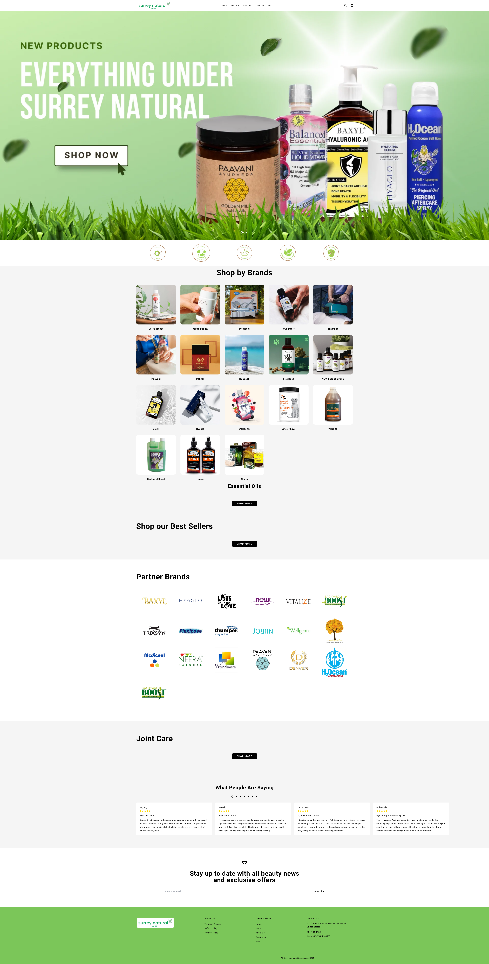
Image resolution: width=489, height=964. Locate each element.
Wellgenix (244, 429)
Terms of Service (213, 924)
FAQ (269, 5)
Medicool (244, 328)
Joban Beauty (200, 328)
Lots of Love (289, 429)
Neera (244, 479)
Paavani (156, 379)
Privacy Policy (211, 932)
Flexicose (288, 379)
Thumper (333, 328)
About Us (247, 5)
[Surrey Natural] (153, 5)
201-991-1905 (314, 932)
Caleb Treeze (156, 328)
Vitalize (332, 429)
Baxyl (156, 429)
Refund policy (211, 928)
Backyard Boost (156, 479)
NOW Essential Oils (333, 379)
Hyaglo (200, 429)
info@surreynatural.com (318, 936)
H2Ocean (244, 379)
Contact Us (259, 5)
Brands (234, 5)
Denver (200, 379)
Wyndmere (289, 328)
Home (224, 5)
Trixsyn (200, 479)
